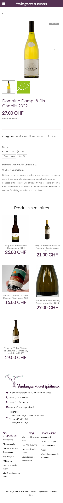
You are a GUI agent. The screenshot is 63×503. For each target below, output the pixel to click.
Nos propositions (10, 434)
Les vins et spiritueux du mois (30, 136)
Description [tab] (9, 156)
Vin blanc (52, 136)
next (54, 49)
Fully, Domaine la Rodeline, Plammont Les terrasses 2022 (47, 248)
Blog (31, 433)
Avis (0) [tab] (22, 156)
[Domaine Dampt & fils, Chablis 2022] (3, 152)
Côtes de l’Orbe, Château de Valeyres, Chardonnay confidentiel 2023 (16, 350)
